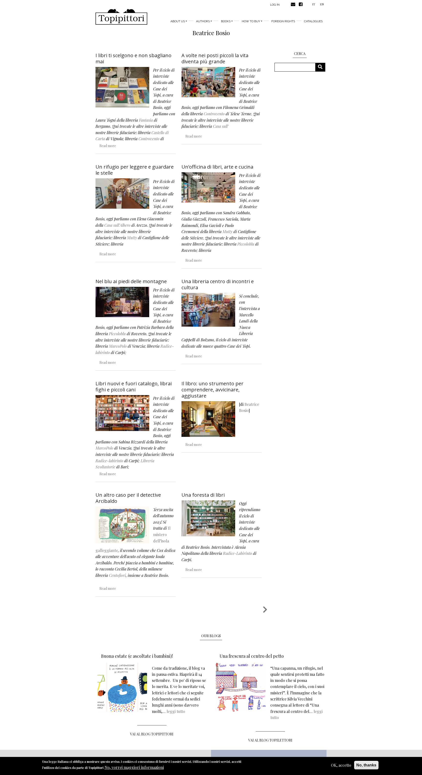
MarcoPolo (118, 346)
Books (226, 21)
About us (177, 21)
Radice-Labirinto (237, 553)
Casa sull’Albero (117, 225)
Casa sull (220, 126)
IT (313, 4)
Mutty (132, 237)
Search (322, 67)
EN (322, 4)
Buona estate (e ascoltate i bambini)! (137, 656)
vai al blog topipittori (151, 734)
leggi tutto (176, 711)
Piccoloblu (245, 244)
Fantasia (146, 120)
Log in (275, 4)
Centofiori (117, 575)
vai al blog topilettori (270, 740)
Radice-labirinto (109, 460)
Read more (107, 145)
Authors (203, 21)
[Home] (121, 17)
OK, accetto (341, 765)
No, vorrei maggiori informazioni (134, 767)
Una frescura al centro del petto (252, 656)
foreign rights (283, 21)
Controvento (148, 138)
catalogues (313, 21)
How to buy (251, 21)
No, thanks (366, 765)
